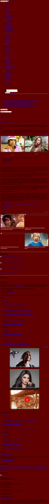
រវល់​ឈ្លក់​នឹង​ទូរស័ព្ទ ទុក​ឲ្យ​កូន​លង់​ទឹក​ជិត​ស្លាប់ (12, 424)
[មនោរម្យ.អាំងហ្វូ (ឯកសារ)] (13, 1)
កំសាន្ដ (4, 70)
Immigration (5, 207)
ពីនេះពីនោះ (7, 74)
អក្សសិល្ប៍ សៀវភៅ (8, 26)
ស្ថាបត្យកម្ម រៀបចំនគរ (9, 21)
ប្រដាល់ (6, 46)
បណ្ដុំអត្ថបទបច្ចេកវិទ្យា (9, 57)
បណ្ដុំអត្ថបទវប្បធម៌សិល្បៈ (9, 33)
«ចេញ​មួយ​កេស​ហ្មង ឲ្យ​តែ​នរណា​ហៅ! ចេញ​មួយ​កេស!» (14, 449)
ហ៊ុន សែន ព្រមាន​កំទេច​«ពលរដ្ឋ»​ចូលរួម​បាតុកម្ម (12, 324)
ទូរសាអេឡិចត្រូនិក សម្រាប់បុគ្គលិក (7, 460)
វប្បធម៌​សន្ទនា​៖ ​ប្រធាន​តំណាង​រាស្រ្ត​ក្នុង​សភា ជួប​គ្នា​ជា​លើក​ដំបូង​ (9, 271)
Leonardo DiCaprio (35, 466)
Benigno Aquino (41, 467)
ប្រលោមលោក (7, 77)
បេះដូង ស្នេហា (7, 39)
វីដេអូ (4, 67)
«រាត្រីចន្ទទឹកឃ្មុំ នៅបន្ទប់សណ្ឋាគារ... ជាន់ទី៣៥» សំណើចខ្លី (15, 439)
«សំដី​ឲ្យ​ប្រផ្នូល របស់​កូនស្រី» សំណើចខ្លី (11, 444)
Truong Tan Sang (12, 466)
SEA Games (23, 469)
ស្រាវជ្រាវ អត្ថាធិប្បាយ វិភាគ (31, 203)
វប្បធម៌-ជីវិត (5, 20)
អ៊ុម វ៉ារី (7, 157)
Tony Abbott (5, 209)
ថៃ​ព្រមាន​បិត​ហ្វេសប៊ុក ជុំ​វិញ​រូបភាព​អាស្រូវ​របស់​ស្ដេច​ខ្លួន (14, 319)
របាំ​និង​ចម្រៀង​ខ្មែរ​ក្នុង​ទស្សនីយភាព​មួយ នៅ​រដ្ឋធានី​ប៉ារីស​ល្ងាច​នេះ (16, 344)
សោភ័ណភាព (7, 38)
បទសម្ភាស (7, 62)
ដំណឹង (4, 3)
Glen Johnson (27, 469)
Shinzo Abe (21, 466)
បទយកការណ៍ (7, 63)
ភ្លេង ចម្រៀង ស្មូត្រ (8, 24)
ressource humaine (3, 467)
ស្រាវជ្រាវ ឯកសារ (8, 61)
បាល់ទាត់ (7, 44)
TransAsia (17, 466)
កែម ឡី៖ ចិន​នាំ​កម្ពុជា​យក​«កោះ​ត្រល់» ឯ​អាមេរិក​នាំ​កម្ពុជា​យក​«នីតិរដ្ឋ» (17, 310)
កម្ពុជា (6, 4)
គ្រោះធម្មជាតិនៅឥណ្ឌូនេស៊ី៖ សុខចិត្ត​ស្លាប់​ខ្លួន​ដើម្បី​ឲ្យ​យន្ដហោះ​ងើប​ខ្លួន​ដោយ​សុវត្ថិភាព (20, 419)
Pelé (25, 467)
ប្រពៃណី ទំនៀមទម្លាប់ (9, 30)
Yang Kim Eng (6, 206)
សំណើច (6, 80)
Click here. (13, 94)
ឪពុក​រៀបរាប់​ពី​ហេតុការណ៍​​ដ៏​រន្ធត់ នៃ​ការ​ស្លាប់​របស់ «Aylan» (8, 259)
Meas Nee (2, 469)
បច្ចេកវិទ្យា (7, 53)
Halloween (2, 466)
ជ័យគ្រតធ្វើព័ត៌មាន (8, 76)
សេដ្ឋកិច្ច (6, 13)
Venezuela (14, 467)
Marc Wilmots (9, 469)
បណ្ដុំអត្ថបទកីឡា (8, 51)
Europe (42, 469)
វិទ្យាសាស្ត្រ (7, 54)
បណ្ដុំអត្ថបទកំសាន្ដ (8, 83)
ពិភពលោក (7, 8)
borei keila (7, 466)
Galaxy (5, 469)
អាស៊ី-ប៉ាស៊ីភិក (7, 7)
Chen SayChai (32, 469)
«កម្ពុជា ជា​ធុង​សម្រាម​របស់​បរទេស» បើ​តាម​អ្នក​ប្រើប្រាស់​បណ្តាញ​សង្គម (10, 265)
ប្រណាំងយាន (7, 47)
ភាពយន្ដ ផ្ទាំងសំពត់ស (9, 29)
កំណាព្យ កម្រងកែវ (8, 79)
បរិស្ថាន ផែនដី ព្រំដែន (9, 16)
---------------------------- (9, 9)
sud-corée (22, 467)
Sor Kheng (5, 208)
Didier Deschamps (42, 466)
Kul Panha (38, 469)
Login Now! (8, 92)
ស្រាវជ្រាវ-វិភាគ (5, 58)
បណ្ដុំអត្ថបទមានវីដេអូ (9, 68)
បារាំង (6, 6)
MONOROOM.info (20, 286)
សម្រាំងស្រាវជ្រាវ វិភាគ (40, 203)
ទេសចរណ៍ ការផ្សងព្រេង (9, 72)
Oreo (27, 467)
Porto (19, 469)
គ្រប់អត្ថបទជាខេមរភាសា (17, 203)
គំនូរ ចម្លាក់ (7, 22)
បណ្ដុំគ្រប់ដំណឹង (8, 18)
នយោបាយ (7, 11)
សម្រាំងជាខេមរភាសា (8, 203)
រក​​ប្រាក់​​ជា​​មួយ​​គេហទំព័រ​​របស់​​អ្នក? (6, 454)
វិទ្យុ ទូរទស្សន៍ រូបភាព (9, 28)
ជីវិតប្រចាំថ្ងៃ (7, 35)
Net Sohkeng (18, 467)
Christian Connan (15, 469)
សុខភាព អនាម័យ (8, 37)
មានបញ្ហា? (9, 161)
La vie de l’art (30, 467)
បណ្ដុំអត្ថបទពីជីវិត (8, 42)
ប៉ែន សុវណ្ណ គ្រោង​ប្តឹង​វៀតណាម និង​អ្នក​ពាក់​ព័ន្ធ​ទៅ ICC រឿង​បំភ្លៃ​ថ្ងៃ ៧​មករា (18, 314)
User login (7, 85)
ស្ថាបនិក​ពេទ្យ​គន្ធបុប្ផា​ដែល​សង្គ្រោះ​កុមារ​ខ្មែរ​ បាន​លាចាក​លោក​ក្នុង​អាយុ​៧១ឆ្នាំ (18, 429)
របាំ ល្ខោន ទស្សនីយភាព (9, 25)
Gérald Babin (35, 467)
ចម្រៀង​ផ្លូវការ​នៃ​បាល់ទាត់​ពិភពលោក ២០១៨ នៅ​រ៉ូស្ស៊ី (13, 339)
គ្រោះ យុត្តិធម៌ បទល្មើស (9, 15)
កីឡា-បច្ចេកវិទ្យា (5, 43)
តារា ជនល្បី (7, 71)
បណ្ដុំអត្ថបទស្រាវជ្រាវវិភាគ (9, 66)
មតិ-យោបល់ (6, 163)
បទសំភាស (24, 203)
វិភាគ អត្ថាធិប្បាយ (8, 59)
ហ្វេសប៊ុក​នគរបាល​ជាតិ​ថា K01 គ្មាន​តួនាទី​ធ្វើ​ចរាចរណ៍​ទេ (14, 305)
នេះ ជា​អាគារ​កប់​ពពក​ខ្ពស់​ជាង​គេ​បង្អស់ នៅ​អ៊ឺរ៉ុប (12, 334)
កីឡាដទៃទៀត (7, 48)
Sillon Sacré (10, 467)
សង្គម (6, 12)
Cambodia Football (28, 466)
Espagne (46, 467)
